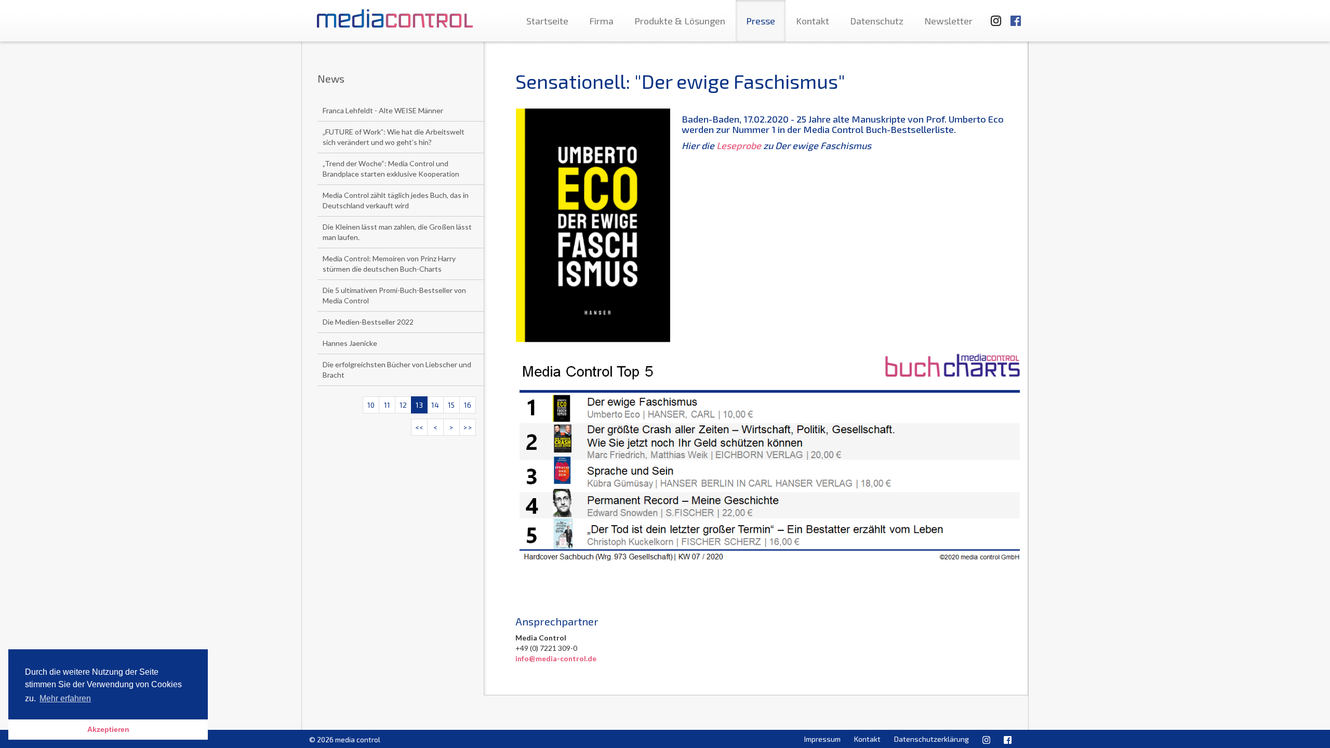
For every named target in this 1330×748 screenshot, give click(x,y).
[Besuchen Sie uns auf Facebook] (1016, 15)
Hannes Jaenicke (350, 343)
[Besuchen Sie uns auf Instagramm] (993, 15)
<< (419, 427)
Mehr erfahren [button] (65, 698)
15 (451, 404)
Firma (601, 20)
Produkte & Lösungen (679, 20)
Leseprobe (738, 145)
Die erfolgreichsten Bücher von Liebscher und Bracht (397, 369)
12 (403, 404)
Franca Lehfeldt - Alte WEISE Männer (383, 110)
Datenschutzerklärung (931, 738)
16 (467, 404)
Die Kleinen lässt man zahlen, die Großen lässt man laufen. (397, 232)
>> (467, 427)
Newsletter (948, 20)
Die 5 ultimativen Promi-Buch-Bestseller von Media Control (394, 295)
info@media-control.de (555, 658)
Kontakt (812, 20)
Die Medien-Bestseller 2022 (368, 321)
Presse (760, 20)
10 (371, 404)
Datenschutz (876, 20)
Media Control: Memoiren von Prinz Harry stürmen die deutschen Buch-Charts (389, 263)
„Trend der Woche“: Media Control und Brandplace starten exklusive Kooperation (391, 168)
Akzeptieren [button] (108, 729)
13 (419, 404)
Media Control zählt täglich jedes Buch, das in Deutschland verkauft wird (396, 200)
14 (435, 404)
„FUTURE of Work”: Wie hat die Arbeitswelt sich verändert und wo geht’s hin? (393, 136)
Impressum (822, 738)
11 (387, 404)
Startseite (547, 20)
